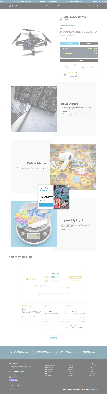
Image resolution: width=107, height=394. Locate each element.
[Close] (68, 186)
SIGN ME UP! (45, 205)
